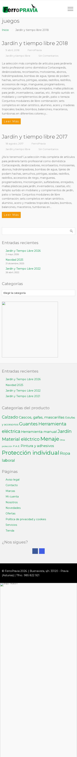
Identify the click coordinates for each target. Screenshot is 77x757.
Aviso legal (12, 479)
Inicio (5, 30)
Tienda (10, 530)
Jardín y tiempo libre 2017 (34, 136)
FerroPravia (35, 50)
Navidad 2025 (14, 259)
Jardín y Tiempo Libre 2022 (23, 268)
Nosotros (12, 502)
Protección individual (30, 452)
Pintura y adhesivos (37, 446)
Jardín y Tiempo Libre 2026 (23, 250)
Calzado (10, 417)
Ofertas (10, 513)
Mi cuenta (12, 496)
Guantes (28, 424)
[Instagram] (42, 551)
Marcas (10, 491)
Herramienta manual (39, 432)
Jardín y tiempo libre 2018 (35, 43)
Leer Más (11, 121)
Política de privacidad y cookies (26, 519)
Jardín (65, 431)
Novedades (13, 508)
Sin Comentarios (48, 55)
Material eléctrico (21, 439)
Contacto (12, 485)
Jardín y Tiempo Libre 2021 (23, 396)
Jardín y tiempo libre (18, 55)
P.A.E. (16, 446)
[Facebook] (35, 551)
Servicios (11, 525)
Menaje (49, 439)
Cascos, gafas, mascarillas (41, 417)
